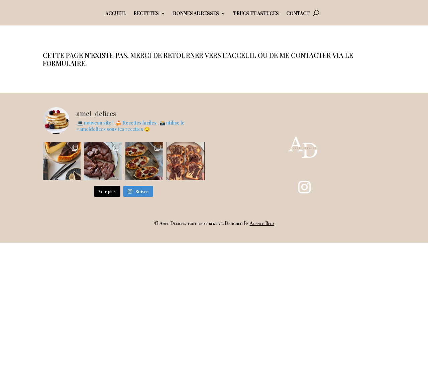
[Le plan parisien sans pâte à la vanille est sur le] (62, 161)
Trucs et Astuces (256, 13)
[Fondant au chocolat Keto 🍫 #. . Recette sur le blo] (103, 161)
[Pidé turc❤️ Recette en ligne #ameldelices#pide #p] (144, 161)
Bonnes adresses (196, 13)
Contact (298, 13)
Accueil (115, 13)
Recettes (146, 13)
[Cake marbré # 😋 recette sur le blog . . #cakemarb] (185, 161)
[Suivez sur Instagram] (304, 187)
